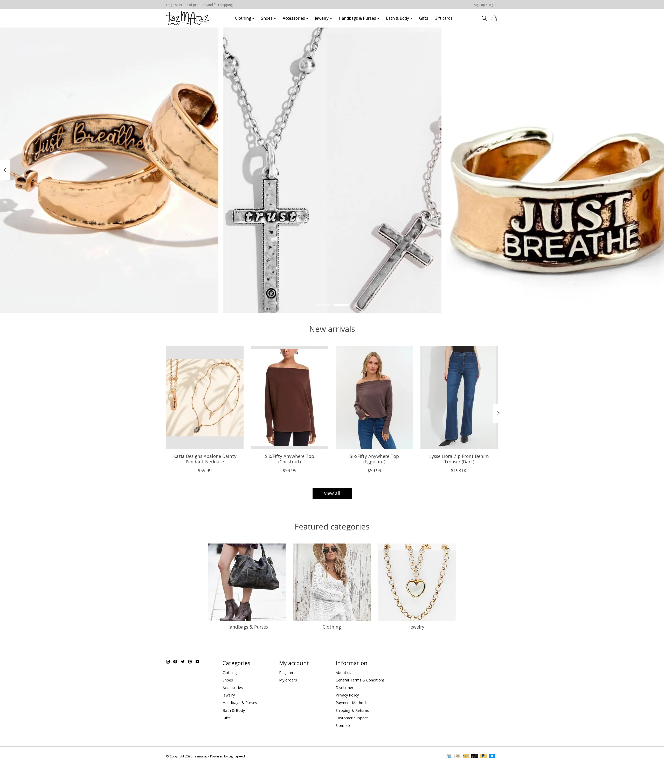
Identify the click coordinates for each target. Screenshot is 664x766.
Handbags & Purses (247, 627)
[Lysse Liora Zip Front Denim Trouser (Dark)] (459, 397)
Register (286, 672)
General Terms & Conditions (360, 680)
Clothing (332, 627)
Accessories (233, 687)
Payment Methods (352, 702)
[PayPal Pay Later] (483, 756)
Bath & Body (234, 710)
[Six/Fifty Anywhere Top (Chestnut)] (289, 397)
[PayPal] (466, 756)
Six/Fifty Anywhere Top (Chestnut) (289, 459)
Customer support (352, 717)
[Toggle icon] (484, 18)
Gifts (423, 18)
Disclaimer (345, 687)
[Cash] (457, 756)
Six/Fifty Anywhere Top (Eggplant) (374, 459)
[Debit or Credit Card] (474, 756)
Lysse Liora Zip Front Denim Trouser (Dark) (459, 459)
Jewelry (416, 627)
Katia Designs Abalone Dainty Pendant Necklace (205, 459)
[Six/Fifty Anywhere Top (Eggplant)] (374, 397)
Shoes (228, 680)
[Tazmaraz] (188, 18)
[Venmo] (492, 756)
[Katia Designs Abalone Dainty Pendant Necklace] (205, 397)
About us (343, 672)
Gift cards (443, 18)
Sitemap (343, 725)
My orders (288, 680)
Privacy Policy (347, 695)
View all (332, 493)
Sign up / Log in (485, 5)
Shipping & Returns (352, 710)
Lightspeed (237, 756)
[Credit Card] (449, 756)
